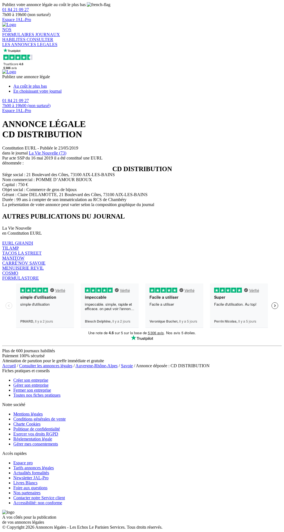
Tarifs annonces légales (33, 467)
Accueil (9, 365)
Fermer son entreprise (32, 390)
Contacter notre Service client (39, 497)
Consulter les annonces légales (45, 365)
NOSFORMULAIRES (18, 32)
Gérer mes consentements (35, 444)
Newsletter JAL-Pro (31, 477)
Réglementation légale (32, 439)
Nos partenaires (26, 492)
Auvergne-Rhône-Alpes (96, 365)
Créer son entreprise (30, 380)
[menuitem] (147, 86)
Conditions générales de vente (39, 419)
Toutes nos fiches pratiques (36, 395)
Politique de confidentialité (36, 429)
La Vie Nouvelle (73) (47, 153)
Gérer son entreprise (31, 385)
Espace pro (23, 462)
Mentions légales (28, 414)
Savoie (127, 365)
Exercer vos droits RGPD (35, 434)
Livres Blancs (25, 482)
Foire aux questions (30, 487)
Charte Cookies (26, 424)
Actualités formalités (31, 472)
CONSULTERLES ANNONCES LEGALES (29, 42)
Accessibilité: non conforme (37, 502)
